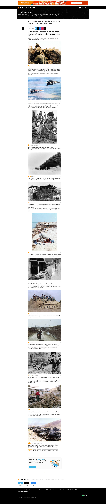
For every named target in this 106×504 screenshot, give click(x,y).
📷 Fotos (34, 450)
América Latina (35, 479)
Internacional (42, 479)
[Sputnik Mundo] (23, 9)
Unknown (37, 66)
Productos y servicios (36, 489)
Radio (62, 479)
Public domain (36, 101)
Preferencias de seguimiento (23, 491)
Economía (48, 479)
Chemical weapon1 (42, 66)
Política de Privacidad (50, 489)
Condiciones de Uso (28, 489)
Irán (40, 450)
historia (57, 450)
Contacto (43, 489)
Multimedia (30, 450)
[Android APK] (84, 495)
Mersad (41, 443)
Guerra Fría (43, 450)
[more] (60, 66)
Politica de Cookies (58, 489)
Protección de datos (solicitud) (68, 489)
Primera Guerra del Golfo (50, 450)
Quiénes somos (20, 489)
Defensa (52, 479)
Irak (37, 450)
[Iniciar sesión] (82, 8)
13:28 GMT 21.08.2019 (32, 25)
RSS (76, 489)
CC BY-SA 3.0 (33, 66)
